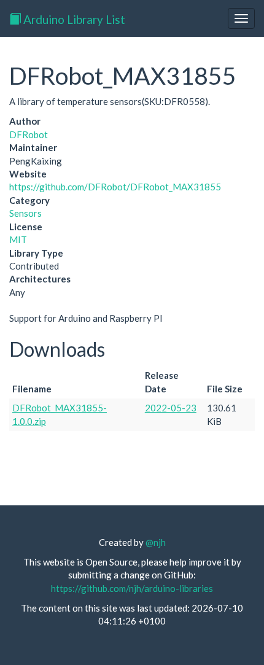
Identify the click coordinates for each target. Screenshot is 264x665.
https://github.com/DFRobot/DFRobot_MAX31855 (115, 186)
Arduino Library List (73, 19)
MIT (18, 239)
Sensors (25, 213)
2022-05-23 (170, 407)
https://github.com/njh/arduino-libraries (132, 588)
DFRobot (28, 134)
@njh (156, 542)
